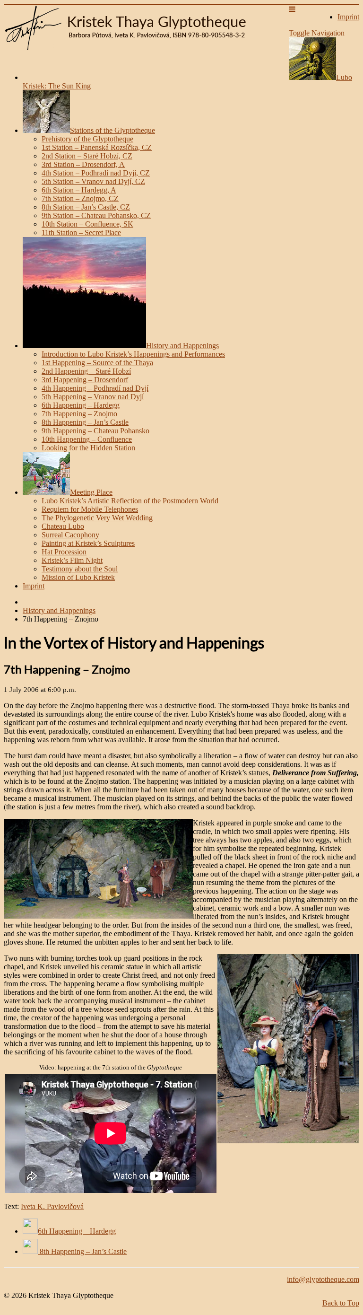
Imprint (33, 586)
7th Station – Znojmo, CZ (80, 198)
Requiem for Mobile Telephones (90, 509)
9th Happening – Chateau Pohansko (95, 431)
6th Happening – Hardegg (81, 405)
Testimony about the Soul (80, 569)
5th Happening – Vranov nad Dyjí (93, 397)
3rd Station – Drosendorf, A (83, 164)
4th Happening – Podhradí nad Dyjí (95, 388)
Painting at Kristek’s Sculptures (88, 543)
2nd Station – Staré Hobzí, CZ (87, 156)
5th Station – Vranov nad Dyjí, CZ (93, 181)
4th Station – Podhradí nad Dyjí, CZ (96, 173)
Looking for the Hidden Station (88, 448)
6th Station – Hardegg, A (79, 190)
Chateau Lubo (63, 526)
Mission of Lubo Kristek (78, 577)
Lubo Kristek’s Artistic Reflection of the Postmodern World (130, 501)
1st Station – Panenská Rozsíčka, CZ (97, 147)
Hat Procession (64, 552)
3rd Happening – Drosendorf (85, 380)
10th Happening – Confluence (87, 439)
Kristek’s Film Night (72, 560)
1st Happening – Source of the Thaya (97, 363)
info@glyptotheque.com (323, 1279)
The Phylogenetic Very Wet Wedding (97, 518)
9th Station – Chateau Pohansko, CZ (96, 215)
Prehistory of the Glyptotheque (87, 139)
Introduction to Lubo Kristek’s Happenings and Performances (133, 354)
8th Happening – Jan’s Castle (85, 422)
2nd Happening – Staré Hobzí (86, 371)
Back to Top (340, 1303)
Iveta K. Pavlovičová (52, 1206)
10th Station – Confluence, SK (87, 224)
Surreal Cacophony (70, 535)
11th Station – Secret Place (81, 232)
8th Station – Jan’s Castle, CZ (86, 207)
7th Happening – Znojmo (79, 414)
